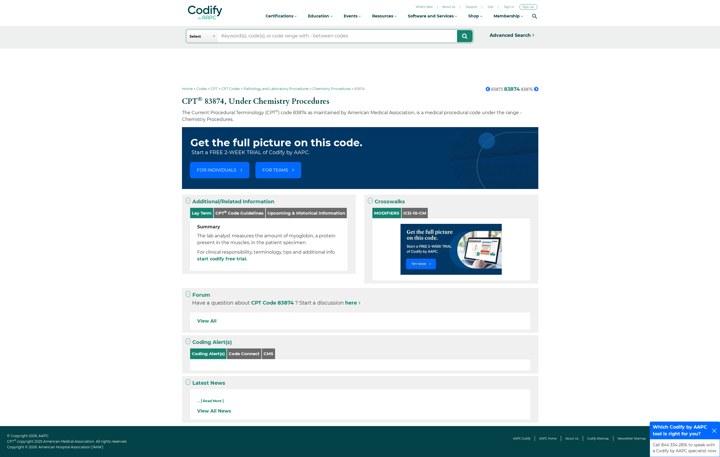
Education (319, 16)
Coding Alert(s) (212, 342)
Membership (507, 16)
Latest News (208, 383)
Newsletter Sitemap (632, 438)
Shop (474, 16)
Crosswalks (390, 202)
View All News (214, 411)
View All (207, 321)
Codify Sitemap (598, 438)
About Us (448, 7)
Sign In (509, 7)
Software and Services (431, 16)
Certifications (280, 16)
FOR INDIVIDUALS (216, 170)
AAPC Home (548, 438)
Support (471, 7)
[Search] (534, 16)
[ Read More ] (212, 401)
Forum (201, 295)
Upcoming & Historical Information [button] (306, 213)
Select (195, 36)
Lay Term (202, 213)
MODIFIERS (386, 213)
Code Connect (244, 353)
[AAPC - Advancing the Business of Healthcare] (205, 13)
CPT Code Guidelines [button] (239, 213)
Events (351, 16)
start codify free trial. (222, 259)
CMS (268, 353)
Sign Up (528, 7)
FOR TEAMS (275, 170)
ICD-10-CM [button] (414, 213)
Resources (383, 16)
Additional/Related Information (233, 202)
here (351, 303)
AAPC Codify (521, 438)
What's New (424, 7)
